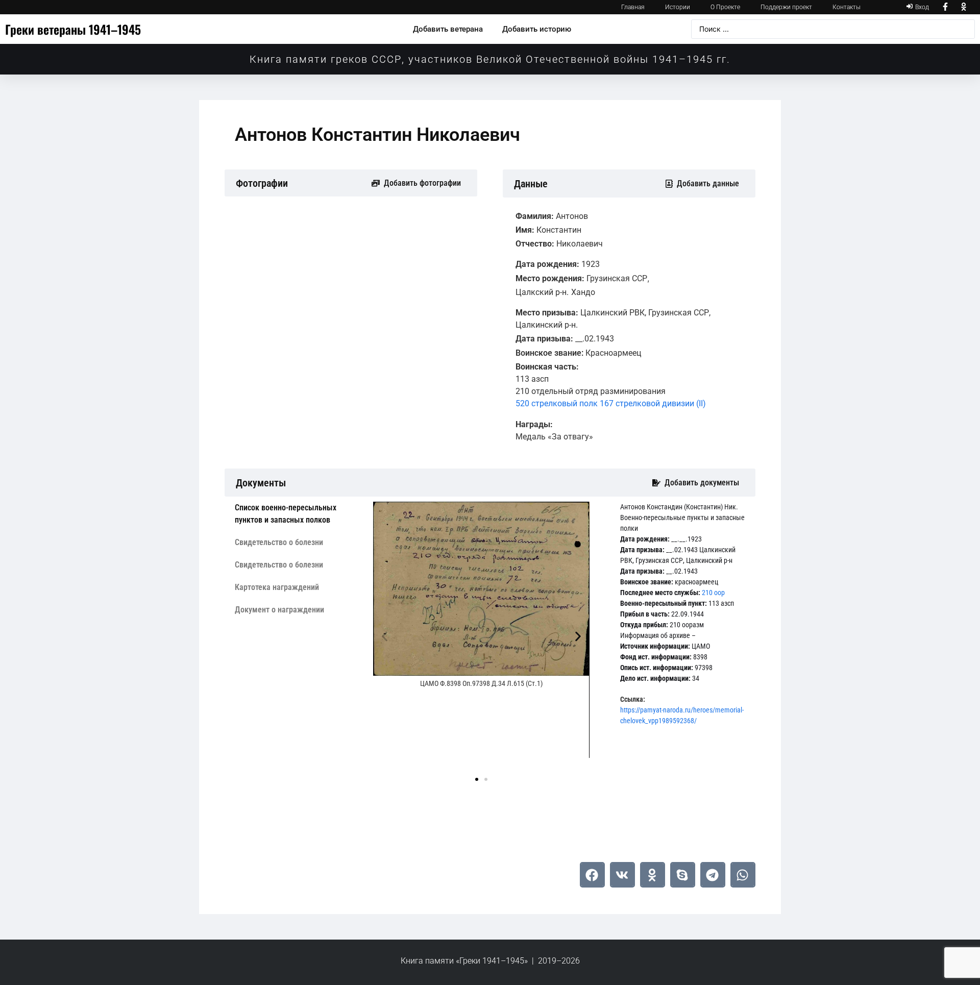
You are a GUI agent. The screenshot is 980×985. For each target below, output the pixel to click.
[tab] (296, 514)
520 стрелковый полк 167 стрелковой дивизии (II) (611, 403)
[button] (384, 636)
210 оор (713, 592)
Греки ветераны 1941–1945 (73, 29)
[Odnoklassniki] (963, 7)
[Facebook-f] (945, 7)
